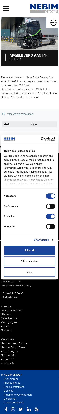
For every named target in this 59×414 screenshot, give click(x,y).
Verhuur (6, 306)
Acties (5, 326)
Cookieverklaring (14, 402)
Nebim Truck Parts (13, 347)
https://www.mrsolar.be (19, 113)
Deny (29, 272)
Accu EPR (7, 359)
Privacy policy (12, 382)
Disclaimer (10, 398)
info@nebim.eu (9, 297)
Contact (6, 330)
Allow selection (29, 261)
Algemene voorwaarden (18, 394)
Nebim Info (8, 355)
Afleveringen (9, 351)
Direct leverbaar (12, 310)
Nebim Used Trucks (14, 343)
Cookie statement (14, 386)
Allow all (29, 250)
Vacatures (7, 339)
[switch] (50, 206)
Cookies (8, 390)
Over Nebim (9, 318)
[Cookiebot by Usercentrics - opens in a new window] (41, 139)
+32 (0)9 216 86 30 (12, 293)
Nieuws (6, 314)
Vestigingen (9, 322)
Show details (41, 239)
